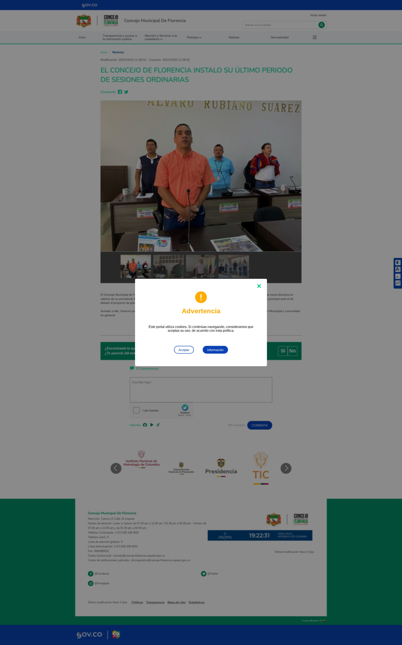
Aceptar (184, 350)
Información (215, 350)
